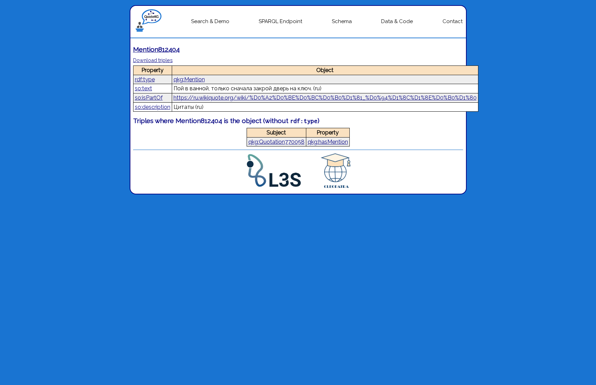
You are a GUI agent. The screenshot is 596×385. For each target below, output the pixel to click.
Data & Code (397, 21)
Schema (342, 21)
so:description (152, 107)
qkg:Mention (189, 79)
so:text (143, 88)
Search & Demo (210, 21)
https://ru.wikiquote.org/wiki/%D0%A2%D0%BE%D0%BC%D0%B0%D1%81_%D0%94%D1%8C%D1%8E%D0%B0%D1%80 (325, 97)
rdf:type (145, 79)
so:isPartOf (149, 97)
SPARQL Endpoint (280, 21)
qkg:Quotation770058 (276, 142)
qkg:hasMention (328, 142)
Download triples (153, 60)
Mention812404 (156, 49)
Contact (453, 21)
